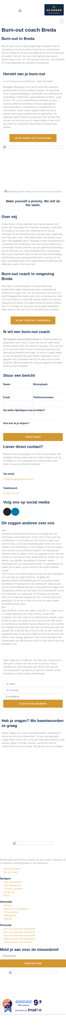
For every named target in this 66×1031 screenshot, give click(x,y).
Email (6, 397)
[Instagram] (7, 512)
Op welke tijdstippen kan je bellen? (24, 410)
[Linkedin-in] (15, 512)
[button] (62, 21)
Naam (6, 384)
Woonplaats (40, 384)
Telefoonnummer (43, 397)
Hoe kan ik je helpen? (16, 423)
